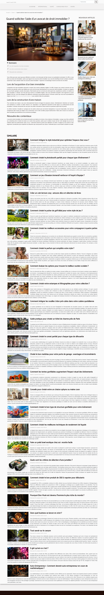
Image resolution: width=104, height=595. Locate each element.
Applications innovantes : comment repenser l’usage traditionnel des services (85, 37)
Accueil (8, 12)
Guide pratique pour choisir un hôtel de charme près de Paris (55, 319)
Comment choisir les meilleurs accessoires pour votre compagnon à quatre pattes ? (63, 229)
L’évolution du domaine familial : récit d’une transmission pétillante (87, 98)
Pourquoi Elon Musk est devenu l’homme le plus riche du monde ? (57, 495)
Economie (32, 6)
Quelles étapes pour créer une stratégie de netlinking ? (86, 78)
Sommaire (12, 63)
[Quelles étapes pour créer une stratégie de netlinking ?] (87, 68)
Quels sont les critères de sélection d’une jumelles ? (51, 460)
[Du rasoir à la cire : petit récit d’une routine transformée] (87, 48)
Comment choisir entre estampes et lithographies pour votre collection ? (60, 283)
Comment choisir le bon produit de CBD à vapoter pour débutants (57, 477)
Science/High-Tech (62, 6)
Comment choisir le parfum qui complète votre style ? (52, 248)
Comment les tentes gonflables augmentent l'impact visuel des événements (61, 371)
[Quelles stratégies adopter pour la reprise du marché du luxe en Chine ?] (87, 109)
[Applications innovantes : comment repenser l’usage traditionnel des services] (87, 27)
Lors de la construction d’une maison (18, 69)
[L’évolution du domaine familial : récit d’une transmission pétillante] (87, 88)
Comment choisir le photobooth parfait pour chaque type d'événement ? (60, 157)
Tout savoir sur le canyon (40, 530)
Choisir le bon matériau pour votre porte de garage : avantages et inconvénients (63, 354)
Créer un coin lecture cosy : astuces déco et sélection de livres (55, 193)
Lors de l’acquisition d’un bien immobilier (19, 66)
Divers (73, 6)
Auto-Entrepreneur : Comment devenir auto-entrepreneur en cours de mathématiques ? (59, 567)
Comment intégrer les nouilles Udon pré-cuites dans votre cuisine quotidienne (62, 301)
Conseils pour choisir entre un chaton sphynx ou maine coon (55, 389)
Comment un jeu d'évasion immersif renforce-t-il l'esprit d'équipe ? (57, 175)
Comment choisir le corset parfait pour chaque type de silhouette (57, 336)
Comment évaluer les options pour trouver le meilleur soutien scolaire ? (59, 266)
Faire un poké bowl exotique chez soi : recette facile (51, 442)
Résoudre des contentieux (15, 72)
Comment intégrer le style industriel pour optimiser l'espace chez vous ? (59, 140)
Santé (52, 6)
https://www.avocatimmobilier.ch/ (24, 96)
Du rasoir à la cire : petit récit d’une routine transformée (86, 58)
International (42, 6)
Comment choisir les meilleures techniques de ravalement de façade (58, 424)
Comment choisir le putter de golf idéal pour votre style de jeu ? (56, 210)
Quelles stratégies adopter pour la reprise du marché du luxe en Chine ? (86, 120)
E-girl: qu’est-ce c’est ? (39, 548)
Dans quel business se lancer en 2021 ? (46, 513)
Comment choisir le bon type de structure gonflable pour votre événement (61, 407)
